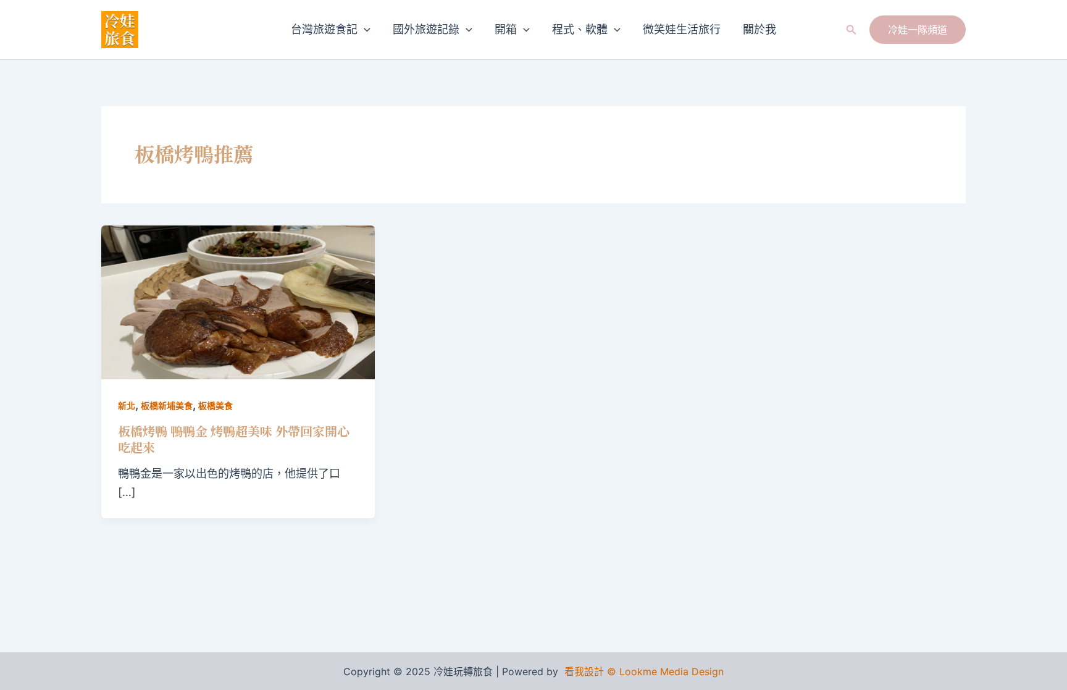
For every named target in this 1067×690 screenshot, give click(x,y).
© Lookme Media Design (665, 671)
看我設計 (584, 671)
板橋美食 (215, 405)
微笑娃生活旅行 (682, 29)
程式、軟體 (580, 29)
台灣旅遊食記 (324, 29)
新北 (126, 405)
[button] (364, 29)
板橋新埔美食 (167, 405)
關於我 (759, 29)
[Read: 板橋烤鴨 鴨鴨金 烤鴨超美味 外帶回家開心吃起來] (238, 301)
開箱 (506, 29)
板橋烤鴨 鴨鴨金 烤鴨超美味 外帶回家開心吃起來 (233, 439)
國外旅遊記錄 (426, 29)
